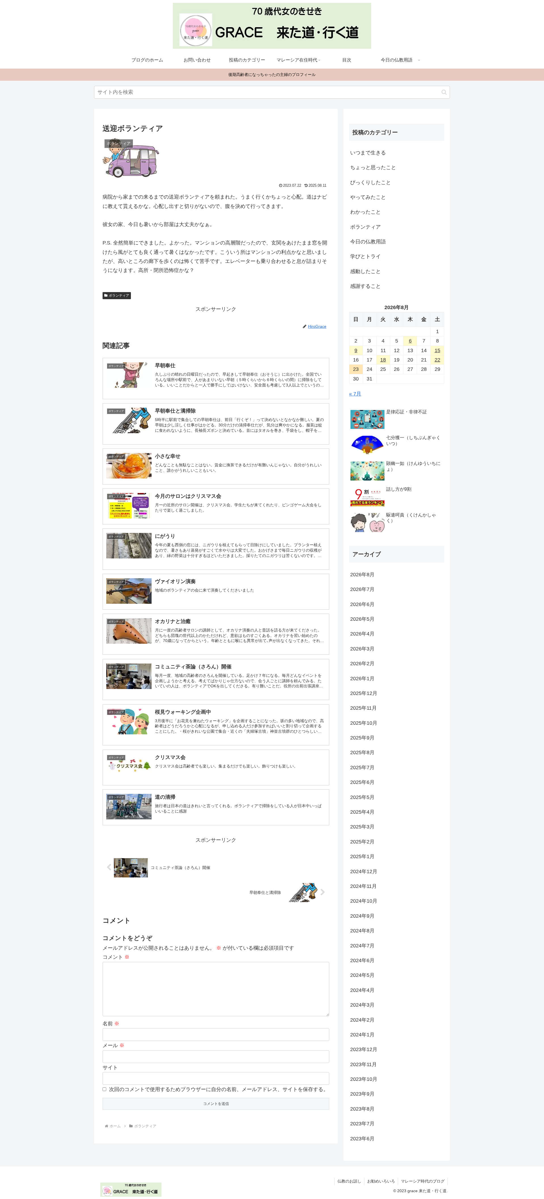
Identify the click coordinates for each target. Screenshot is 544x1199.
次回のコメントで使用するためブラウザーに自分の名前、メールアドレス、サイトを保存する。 (218, 1089)
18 (383, 360)
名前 (111, 1023)
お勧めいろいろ (381, 1181)
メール (113, 1045)
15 (437, 350)
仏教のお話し (349, 1181)
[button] (444, 92)
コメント (116, 957)
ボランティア (119, 295)
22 (437, 360)
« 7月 (355, 394)
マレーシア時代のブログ (423, 1181)
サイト (110, 1067)
